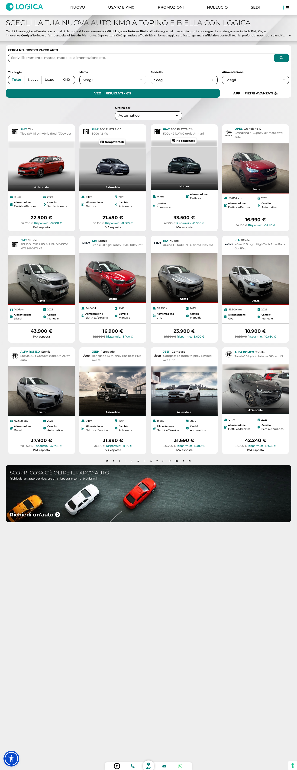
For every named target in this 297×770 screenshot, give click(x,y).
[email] (164, 766)
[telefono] (132, 766)
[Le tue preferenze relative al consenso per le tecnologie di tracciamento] (292, 765)
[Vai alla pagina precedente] (114, 460)
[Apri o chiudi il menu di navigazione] (287, 8)
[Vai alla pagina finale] (189, 460)
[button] (11, 758)
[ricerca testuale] (281, 58)
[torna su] (117, 766)
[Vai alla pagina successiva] (183, 460)
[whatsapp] (180, 766)
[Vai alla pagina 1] (107, 460)
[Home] (26, 7)
